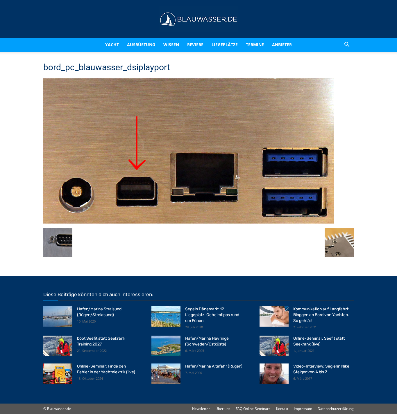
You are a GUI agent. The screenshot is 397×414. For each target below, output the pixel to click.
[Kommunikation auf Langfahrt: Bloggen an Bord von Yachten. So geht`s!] (274, 316)
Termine (255, 44)
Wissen (171, 44)
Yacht (112, 44)
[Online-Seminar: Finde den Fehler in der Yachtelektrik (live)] (57, 373)
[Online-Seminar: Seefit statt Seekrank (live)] (274, 346)
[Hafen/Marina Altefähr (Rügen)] (165, 373)
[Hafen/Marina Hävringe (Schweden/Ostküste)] (165, 346)
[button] (347, 45)
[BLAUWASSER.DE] (198, 19)
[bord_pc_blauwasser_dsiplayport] (188, 221)
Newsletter (201, 408)
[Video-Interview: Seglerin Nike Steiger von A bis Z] (274, 373)
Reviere (195, 44)
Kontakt (282, 408)
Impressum (303, 408)
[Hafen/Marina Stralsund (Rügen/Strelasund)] (57, 316)
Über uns (222, 408)
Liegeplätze (225, 44)
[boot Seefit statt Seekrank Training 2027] (57, 346)
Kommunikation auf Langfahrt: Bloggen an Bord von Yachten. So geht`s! (321, 315)
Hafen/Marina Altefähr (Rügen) (213, 366)
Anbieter (282, 44)
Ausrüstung (141, 44)
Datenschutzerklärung (336, 408)
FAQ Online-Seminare (253, 408)
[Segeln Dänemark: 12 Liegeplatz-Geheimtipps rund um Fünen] (165, 316)
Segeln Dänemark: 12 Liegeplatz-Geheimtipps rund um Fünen (212, 315)
